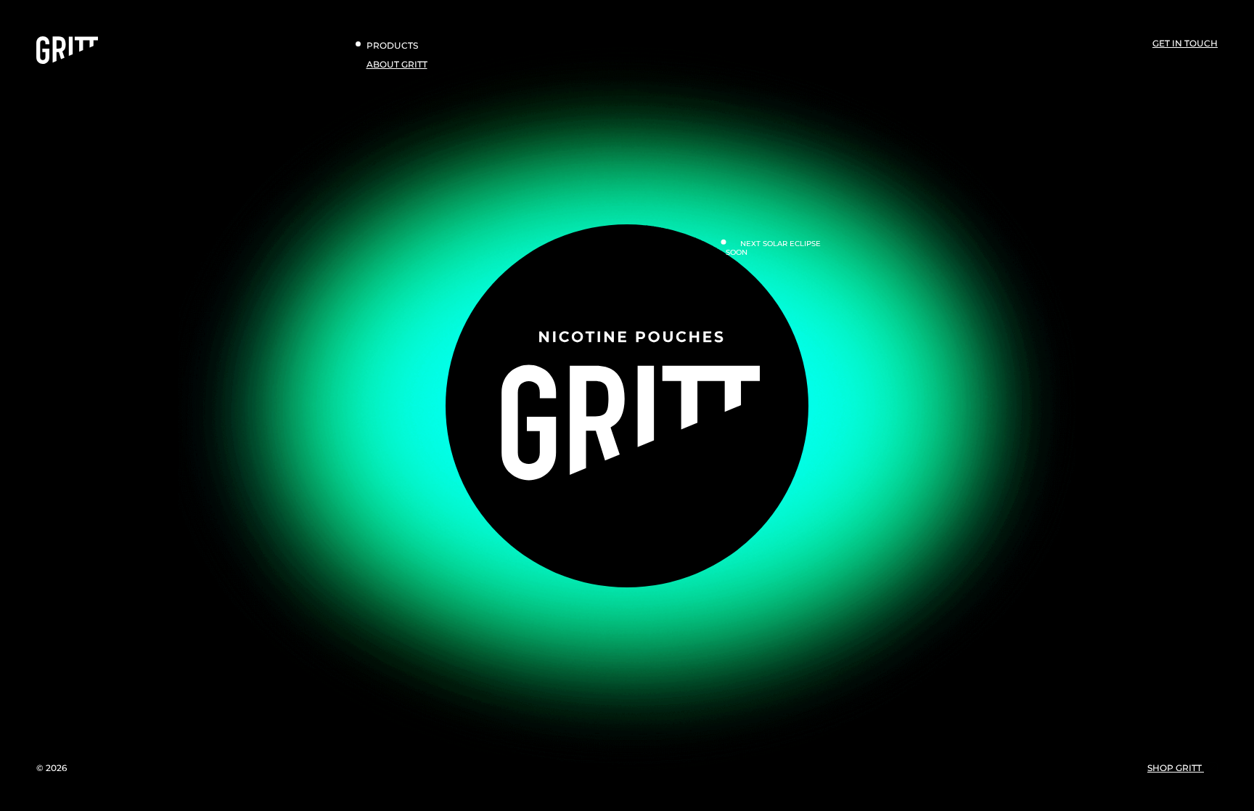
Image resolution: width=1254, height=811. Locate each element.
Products (392, 45)
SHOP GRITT (1175, 767)
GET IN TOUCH (1185, 43)
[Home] (67, 60)
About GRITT (396, 64)
